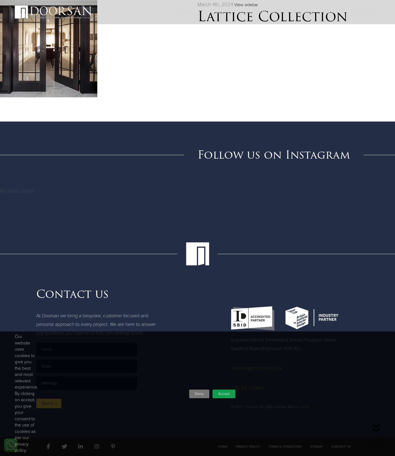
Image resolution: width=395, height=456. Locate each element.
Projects (190, 12)
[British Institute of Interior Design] (312, 318)
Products (219, 12)
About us (333, 12)
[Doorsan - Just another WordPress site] (55, 12)
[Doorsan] (197, 254)
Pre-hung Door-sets (260, 12)
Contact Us (365, 12)
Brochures (302, 12)
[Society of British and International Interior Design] (252, 318)
